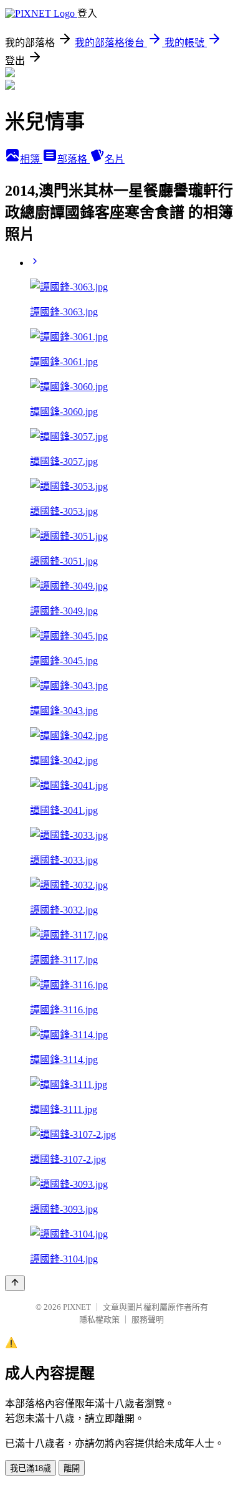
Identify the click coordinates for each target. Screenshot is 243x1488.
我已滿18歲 (30, 1468)
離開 (72, 1468)
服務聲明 (147, 1319)
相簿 (31, 159)
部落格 (73, 159)
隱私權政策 (99, 1319)
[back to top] (15, 1283)
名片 (115, 159)
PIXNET (77, 1307)
